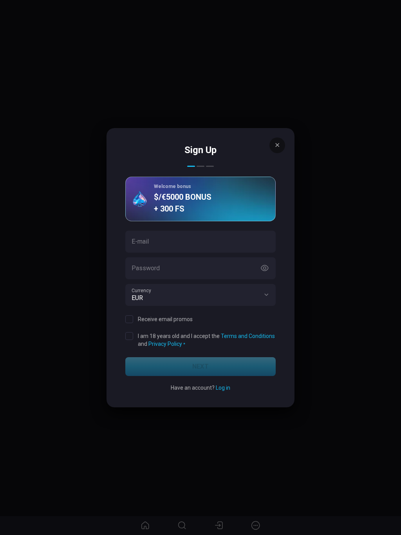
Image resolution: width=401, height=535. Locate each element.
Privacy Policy (165, 344)
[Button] (264, 268)
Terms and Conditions (248, 336)
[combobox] (200, 295)
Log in (223, 388)
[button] (266, 295)
